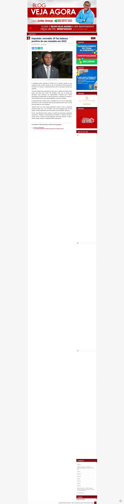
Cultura (78, 471)
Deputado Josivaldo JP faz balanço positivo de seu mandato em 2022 (50, 40)
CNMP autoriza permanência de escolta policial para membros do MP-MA (85, 468)
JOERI (92, 502)
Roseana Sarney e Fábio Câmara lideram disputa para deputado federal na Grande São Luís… (85, 489)
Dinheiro (79, 474)
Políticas (79, 485)
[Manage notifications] (120, 501)
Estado (78, 478)
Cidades (79, 464)
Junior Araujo (44, 44)
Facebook (58, 124)
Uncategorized (41, 127)
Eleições (79, 476)
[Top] (95, 502)
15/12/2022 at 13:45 (36, 44)
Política (78, 483)
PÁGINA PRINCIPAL (32, 34)
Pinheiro (79, 481)
